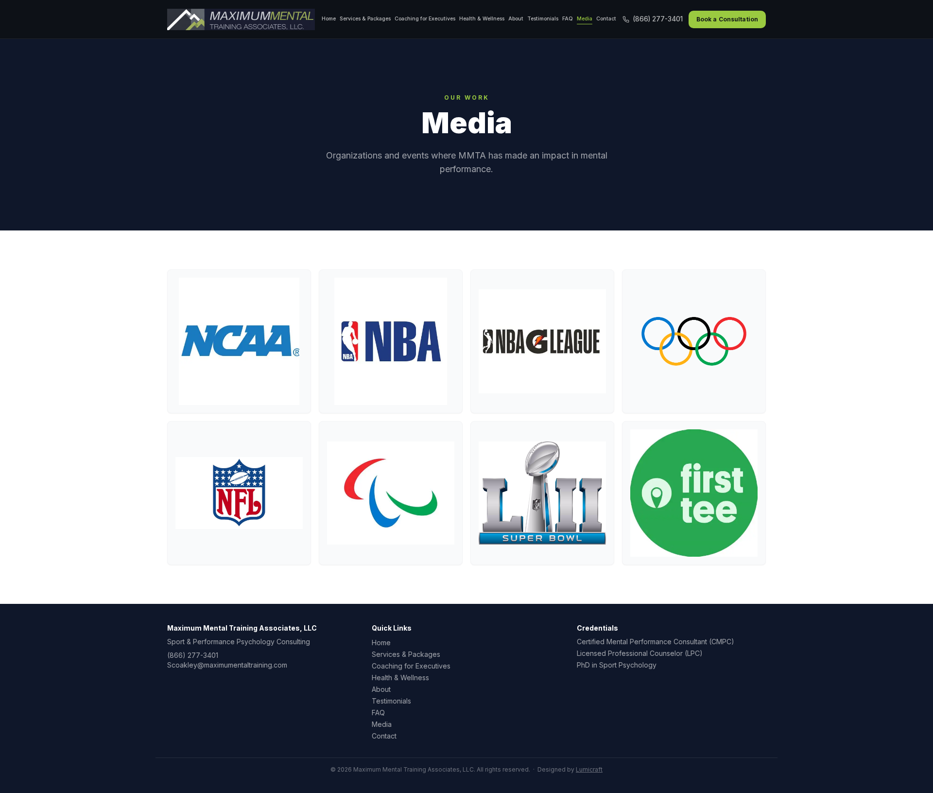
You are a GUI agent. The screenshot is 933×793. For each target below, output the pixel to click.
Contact (606, 19)
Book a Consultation (727, 19)
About (515, 19)
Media (584, 19)
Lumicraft (589, 769)
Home (329, 19)
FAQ (567, 19)
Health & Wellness (481, 19)
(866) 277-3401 (658, 19)
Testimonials (542, 19)
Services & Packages (365, 19)
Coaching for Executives (425, 19)
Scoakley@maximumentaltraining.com (227, 665)
